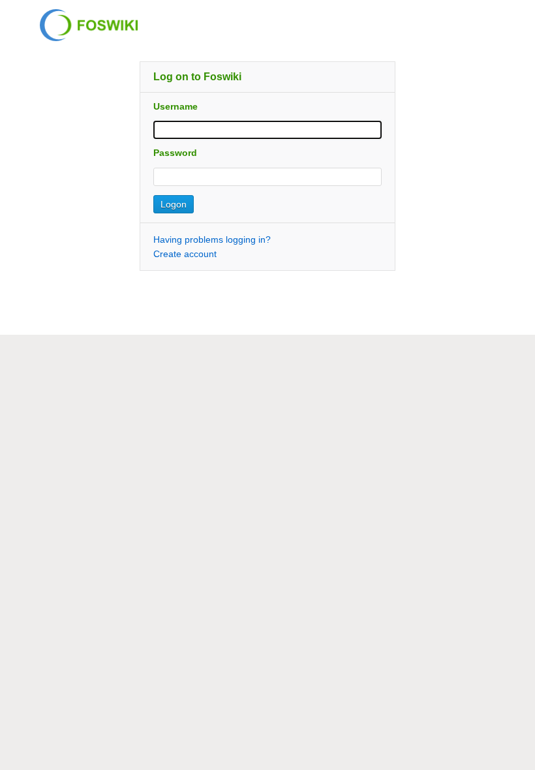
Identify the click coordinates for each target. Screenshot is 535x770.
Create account (185, 254)
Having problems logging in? (212, 239)
